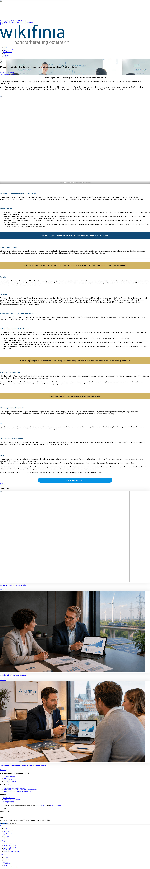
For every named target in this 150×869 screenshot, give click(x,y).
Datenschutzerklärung (9, 780)
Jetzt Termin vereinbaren (75, 480)
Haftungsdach (7, 863)
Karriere (5, 862)
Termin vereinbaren (27, 22)
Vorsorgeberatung (8, 848)
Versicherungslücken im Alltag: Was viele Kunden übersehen (20, 789)
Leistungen (6, 50)
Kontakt (5, 56)
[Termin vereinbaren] (0, 825)
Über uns (6, 55)
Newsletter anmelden (9, 776)
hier (125, 361)
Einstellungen (11, 823)
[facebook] (0, 24)
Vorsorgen (3, 680)
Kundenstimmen (7, 52)
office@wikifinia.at (16, 22)
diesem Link (57, 396)
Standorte (6, 859)
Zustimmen (3, 823)
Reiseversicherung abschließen (11, 799)
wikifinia (5, 857)
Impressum (6, 778)
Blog (4, 860)
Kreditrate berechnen (9, 798)
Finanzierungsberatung (9, 845)
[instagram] (2, 24)
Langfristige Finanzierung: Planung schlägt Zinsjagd (17, 791)
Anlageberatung (7, 843)
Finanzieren (3, 770)
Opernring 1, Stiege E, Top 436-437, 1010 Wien (13, 21)
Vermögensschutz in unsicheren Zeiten (14, 788)
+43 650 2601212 (5, 22)
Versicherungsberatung (9, 847)
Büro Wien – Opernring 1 (10, 867)
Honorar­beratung (8, 49)
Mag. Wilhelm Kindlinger (7, 72)
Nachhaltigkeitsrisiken (9, 781)
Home (5, 47)
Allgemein (3, 590)
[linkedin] (1, 24)
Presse (5, 865)
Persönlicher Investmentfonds (11, 851)
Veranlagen (13, 74)
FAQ (4, 53)
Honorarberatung (4, 74)
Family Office (7, 850)
